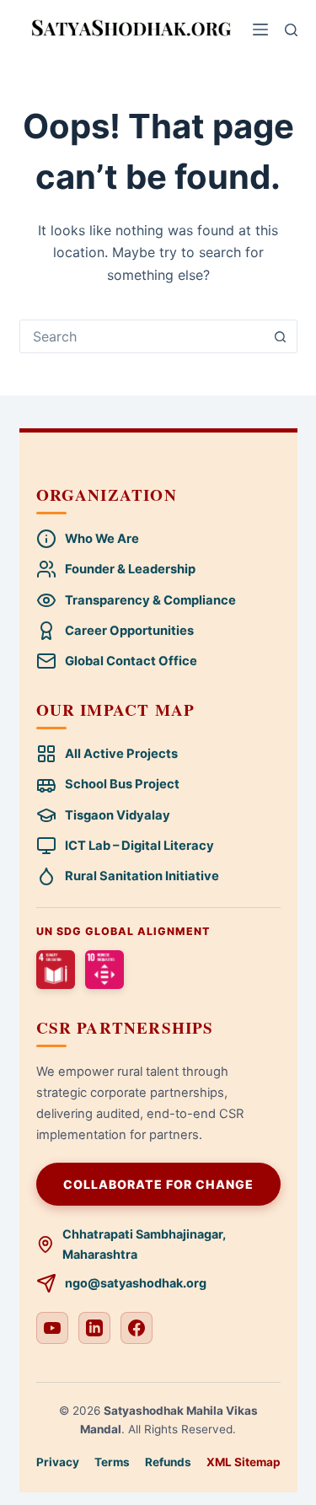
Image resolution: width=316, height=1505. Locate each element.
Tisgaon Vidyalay (117, 815)
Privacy (57, 1462)
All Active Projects (121, 753)
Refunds (168, 1462)
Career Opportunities (129, 630)
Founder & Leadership (130, 569)
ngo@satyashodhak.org (135, 1283)
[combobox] (142, 336)
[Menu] (260, 29)
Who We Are (102, 538)
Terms (112, 1462)
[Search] (291, 30)
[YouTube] (52, 1328)
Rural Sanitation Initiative (142, 876)
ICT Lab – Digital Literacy (139, 845)
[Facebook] (137, 1328)
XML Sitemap (243, 1462)
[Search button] (281, 336)
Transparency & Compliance (150, 600)
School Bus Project (122, 784)
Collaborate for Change (158, 1184)
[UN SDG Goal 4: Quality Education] (55, 969)
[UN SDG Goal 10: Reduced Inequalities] (104, 969)
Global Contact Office (131, 661)
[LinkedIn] (94, 1328)
